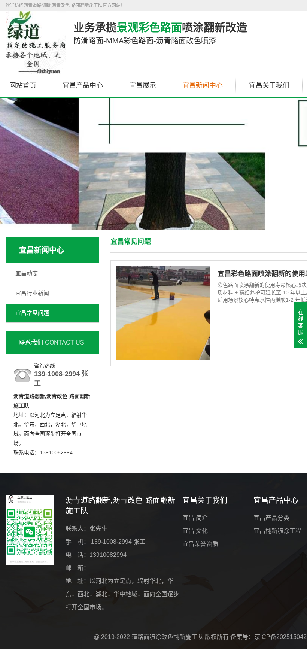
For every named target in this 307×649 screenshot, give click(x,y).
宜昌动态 (26, 273)
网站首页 (22, 85)
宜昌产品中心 (83, 85)
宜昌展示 (142, 85)
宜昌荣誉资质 (200, 544)
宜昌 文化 (195, 531)
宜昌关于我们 (269, 85)
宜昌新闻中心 (202, 85)
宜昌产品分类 (271, 518)
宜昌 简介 (195, 518)
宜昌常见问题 (32, 313)
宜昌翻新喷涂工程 (277, 531)
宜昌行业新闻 (32, 293)
